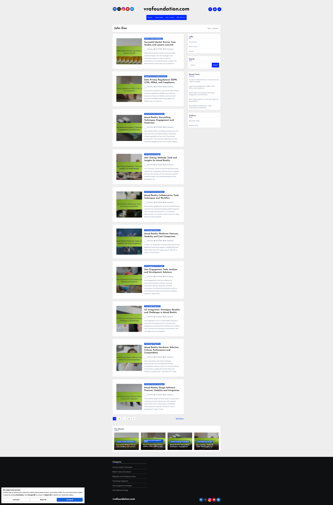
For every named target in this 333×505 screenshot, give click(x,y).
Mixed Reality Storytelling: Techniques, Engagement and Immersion (159, 120)
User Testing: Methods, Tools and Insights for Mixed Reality (204, 446)
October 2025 (193, 125)
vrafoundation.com (166, 9)
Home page (159, 17)
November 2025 (194, 121)
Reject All (43, 499)
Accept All (70, 499)
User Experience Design (152, 154)
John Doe (150, 49)
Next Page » (180, 418)
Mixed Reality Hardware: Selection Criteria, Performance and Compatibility (161, 350)
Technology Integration (152, 230)
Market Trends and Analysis (153, 38)
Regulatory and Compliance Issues (155, 76)
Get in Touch (170, 17)
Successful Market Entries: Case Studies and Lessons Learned (126, 446)
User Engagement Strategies (154, 266)
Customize (16, 499)
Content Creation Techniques (154, 114)
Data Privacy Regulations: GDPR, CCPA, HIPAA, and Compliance (153, 446)
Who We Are (181, 17)
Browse (150, 17)
